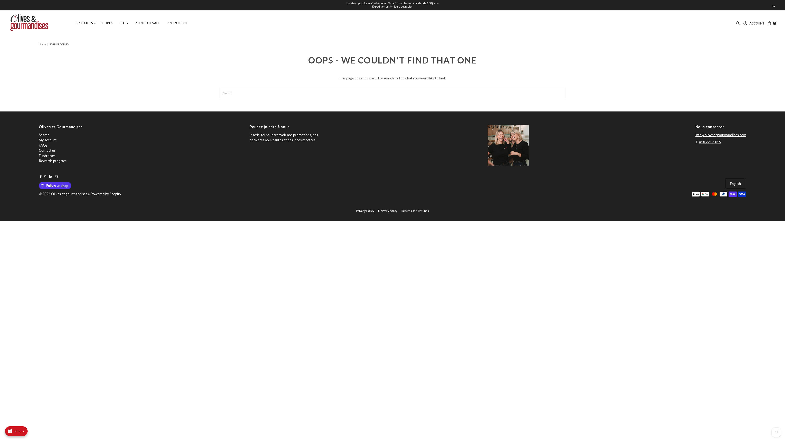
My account (48, 140)
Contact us (47, 150)
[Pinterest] (45, 177)
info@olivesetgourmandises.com (720, 135)
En (773, 6)
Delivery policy (387, 211)
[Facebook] (40, 177)
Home (42, 44)
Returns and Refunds (415, 211)
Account (756, 23)
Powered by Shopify (106, 194)
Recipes (106, 23)
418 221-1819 (710, 142)
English (735, 184)
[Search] (738, 23)
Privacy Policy (365, 211)
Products (84, 23)
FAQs (43, 145)
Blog (123, 23)
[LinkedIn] (50, 177)
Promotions (177, 23)
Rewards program (53, 161)
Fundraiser (47, 156)
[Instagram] (56, 177)
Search (44, 135)
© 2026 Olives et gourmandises (63, 194)
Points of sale (147, 23)
